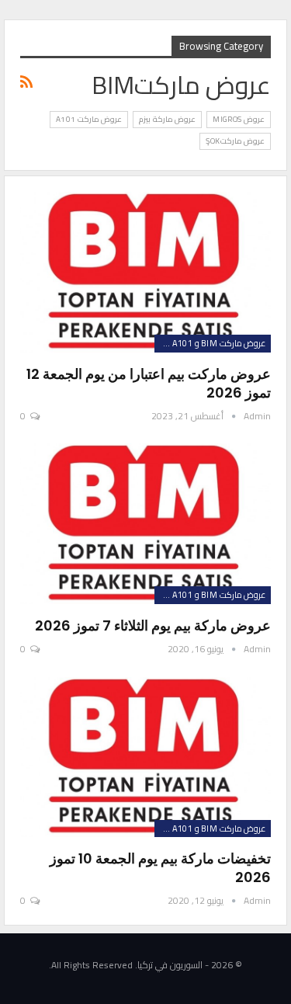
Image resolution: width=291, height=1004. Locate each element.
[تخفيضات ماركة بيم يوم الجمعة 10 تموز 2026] (145, 757)
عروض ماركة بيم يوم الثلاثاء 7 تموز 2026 (153, 625)
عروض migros (239, 119)
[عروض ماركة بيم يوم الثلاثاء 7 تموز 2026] (145, 523)
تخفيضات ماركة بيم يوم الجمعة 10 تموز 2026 (160, 868)
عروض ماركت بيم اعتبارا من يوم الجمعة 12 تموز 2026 (148, 383)
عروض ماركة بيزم (167, 119)
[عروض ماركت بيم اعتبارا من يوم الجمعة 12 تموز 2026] (145, 272)
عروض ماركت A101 (89, 119)
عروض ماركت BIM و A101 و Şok (209, 343)
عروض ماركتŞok (235, 141)
